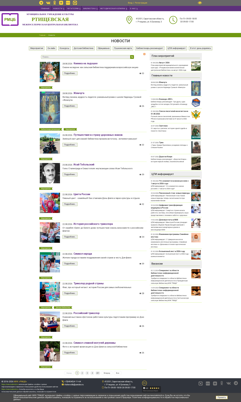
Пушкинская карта (123, 48)
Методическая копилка (112, 8)
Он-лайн (51, 48)
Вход (130, 3)
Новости (58, 8)
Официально (104, 48)
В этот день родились (200, 48)
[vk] (48, 3)
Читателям (73, 8)
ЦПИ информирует (177, 48)
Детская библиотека (83, 48)
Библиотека (89, 8)
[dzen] (61, 3)
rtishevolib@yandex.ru (74, 384)
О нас (133, 8)
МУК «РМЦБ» (20, 381)
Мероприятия (36, 48)
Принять (222, 397)
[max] (75, 3)
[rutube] (68, 3)
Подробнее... (70, 73)
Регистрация (141, 3)
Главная (45, 8)
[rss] (144, 54)
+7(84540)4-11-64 (72, 381)
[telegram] (41, 3)
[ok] (54, 3)
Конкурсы (64, 48)
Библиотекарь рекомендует (149, 48)
